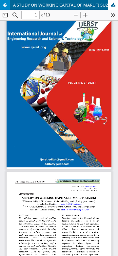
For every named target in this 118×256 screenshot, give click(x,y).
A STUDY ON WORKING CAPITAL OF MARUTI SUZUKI (64, 5)
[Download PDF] (113, 5)
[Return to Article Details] (5, 5)
